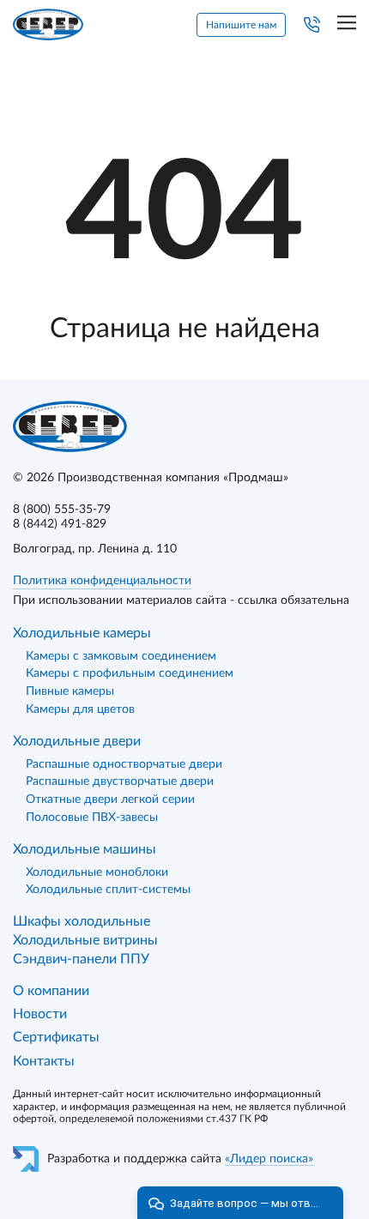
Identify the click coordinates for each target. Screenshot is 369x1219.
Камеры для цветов (80, 709)
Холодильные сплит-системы (108, 890)
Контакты (44, 1061)
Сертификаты (56, 1037)
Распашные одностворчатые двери (124, 764)
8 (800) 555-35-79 (62, 510)
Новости (40, 1014)
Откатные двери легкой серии (110, 800)
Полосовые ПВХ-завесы (92, 818)
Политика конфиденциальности (102, 581)
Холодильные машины (84, 849)
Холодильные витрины (85, 940)
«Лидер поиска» (269, 1159)
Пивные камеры (70, 691)
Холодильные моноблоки (97, 872)
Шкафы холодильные (81, 921)
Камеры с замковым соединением (121, 656)
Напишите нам (241, 25)
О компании (51, 991)
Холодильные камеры (82, 633)
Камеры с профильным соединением (129, 673)
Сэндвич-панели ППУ (81, 959)
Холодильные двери (77, 741)
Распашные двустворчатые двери (120, 781)
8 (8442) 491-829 (59, 524)
